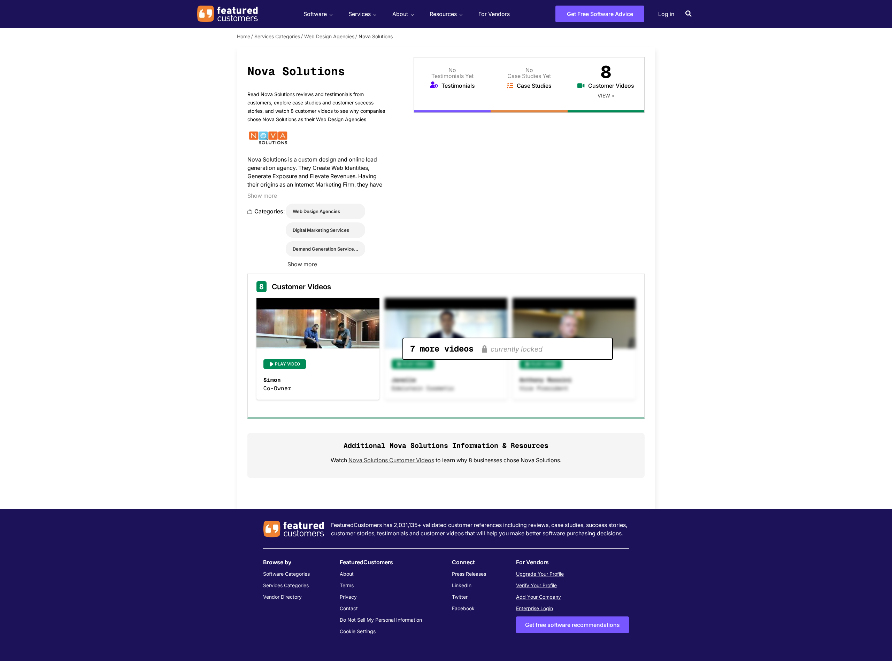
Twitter (460, 597)
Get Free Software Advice (600, 13)
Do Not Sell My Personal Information (381, 620)
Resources (443, 13)
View (604, 96)
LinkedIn (461, 585)
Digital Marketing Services (321, 230)
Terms (347, 585)
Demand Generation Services (324, 249)
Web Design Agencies (329, 36)
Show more (262, 195)
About (400, 13)
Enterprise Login (534, 608)
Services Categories (277, 36)
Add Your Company (538, 597)
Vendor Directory (282, 597)
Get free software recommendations (572, 624)
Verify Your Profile (536, 585)
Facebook (463, 608)
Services (359, 13)
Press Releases (469, 574)
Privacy (348, 597)
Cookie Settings (358, 631)
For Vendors (494, 13)
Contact (349, 608)
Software (315, 13)
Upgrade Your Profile (540, 574)
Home (243, 36)
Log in (666, 13)
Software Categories (286, 574)
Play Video (287, 364)
